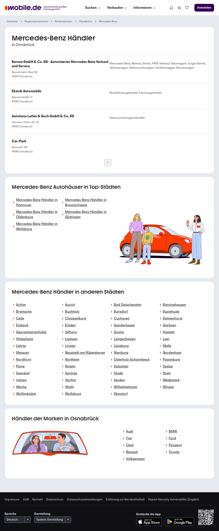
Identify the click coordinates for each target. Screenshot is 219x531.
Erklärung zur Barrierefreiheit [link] (125, 499)
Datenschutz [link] (55, 499)
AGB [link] (26, 499)
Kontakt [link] (37, 499)
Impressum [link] (11, 499)
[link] (179, 7)
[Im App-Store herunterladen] (150, 521)
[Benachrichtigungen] (171, 8)
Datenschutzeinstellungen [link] (84, 499)
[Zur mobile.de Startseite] (39, 7)
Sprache (10, 514)
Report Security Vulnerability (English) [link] (173, 499)
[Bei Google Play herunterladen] (179, 521)
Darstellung (42, 514)
